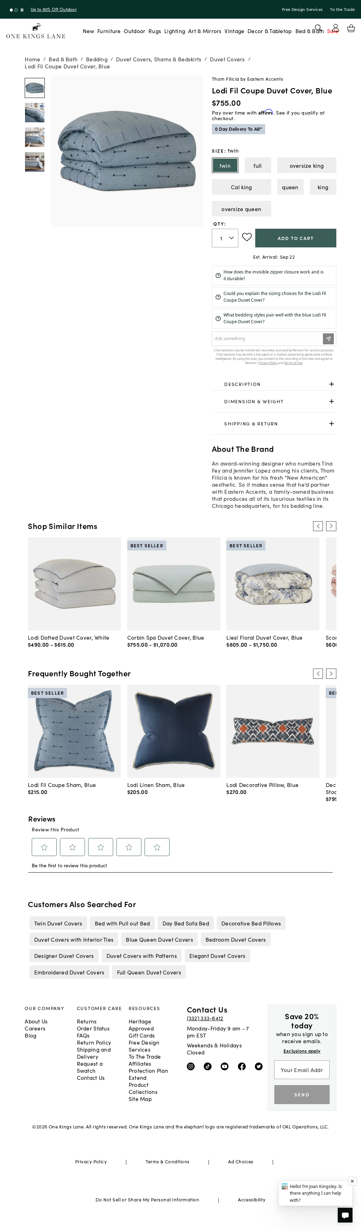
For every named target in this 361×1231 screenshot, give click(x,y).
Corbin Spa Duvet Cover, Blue (165, 637)
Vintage (234, 31)
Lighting (174, 31)
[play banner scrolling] (22, 10)
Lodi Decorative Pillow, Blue (262, 784)
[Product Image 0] (35, 88)
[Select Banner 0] (11, 10)
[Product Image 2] (35, 137)
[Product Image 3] (35, 162)
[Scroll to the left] (318, 526)
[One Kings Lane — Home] (35, 31)
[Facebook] (243, 1066)
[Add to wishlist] (247, 237)
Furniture (109, 31)
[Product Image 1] (35, 113)
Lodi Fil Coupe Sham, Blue (62, 784)
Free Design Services (302, 9)
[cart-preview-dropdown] (351, 28)
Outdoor (134, 31)
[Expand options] (331, 384)
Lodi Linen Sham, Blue (156, 784)
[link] (274, 384)
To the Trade (342, 9)
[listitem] (58, 923)
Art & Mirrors (205, 31)
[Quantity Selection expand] (232, 237)
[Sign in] (335, 28)
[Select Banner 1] (16, 10)
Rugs (154, 31)
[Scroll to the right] (331, 526)
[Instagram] (192, 1066)
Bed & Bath (309, 31)
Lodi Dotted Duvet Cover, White (68, 637)
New (88, 31)
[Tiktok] (209, 1066)
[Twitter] (260, 1066)
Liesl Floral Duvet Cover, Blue (264, 637)
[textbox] (225, 238)
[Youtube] (226, 1066)
